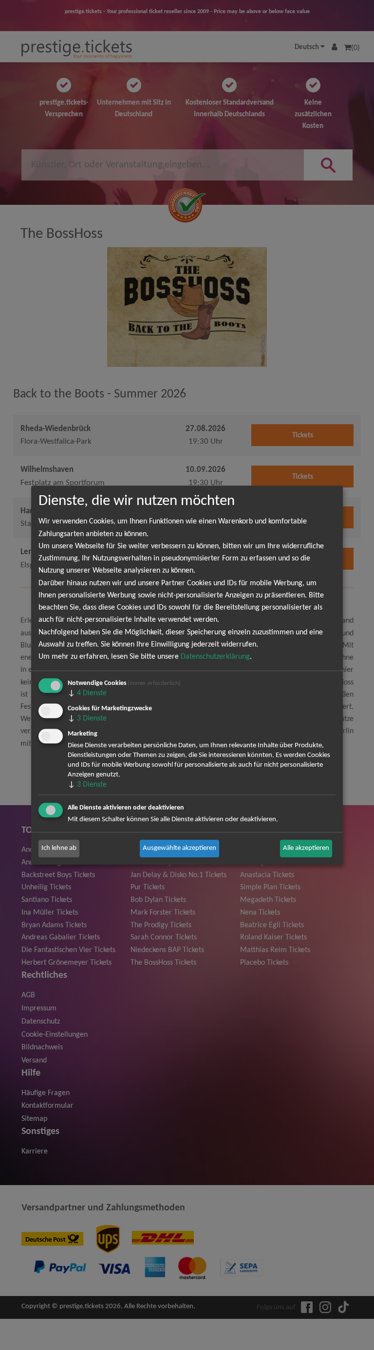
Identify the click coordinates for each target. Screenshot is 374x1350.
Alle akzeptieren (306, 848)
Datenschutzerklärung (215, 657)
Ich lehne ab (58, 848)
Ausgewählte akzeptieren (179, 848)
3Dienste (87, 718)
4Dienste (87, 693)
